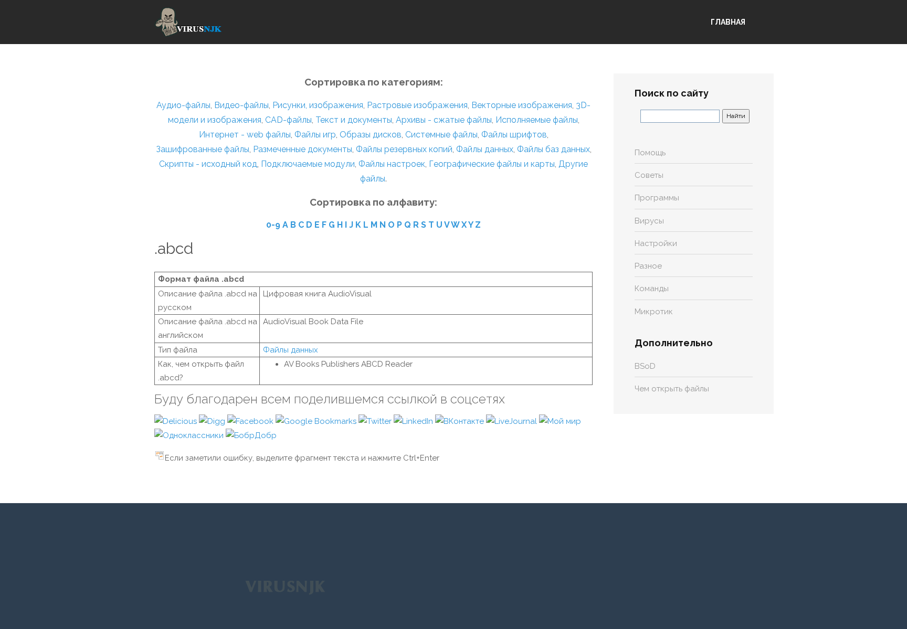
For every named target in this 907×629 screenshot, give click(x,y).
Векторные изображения (521, 105)
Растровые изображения (417, 105)
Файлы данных (484, 149)
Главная (728, 22)
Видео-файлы (241, 105)
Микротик (654, 311)
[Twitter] (376, 420)
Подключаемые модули (308, 164)
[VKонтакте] (460, 420)
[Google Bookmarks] (317, 420)
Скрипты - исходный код (208, 164)
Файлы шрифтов (514, 135)
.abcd (173, 248)
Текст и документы (352, 120)
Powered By (285, 586)
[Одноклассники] (190, 435)
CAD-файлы (288, 120)
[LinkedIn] (414, 420)
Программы (657, 197)
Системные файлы (441, 135)
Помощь (650, 152)
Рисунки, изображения (317, 105)
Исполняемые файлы (536, 120)
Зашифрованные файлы (202, 149)
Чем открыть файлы (672, 388)
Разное (648, 266)
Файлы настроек (391, 164)
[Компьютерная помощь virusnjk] (188, 22)
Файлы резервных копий (404, 149)
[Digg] (213, 420)
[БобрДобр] (251, 435)
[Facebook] (251, 420)
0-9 (273, 225)
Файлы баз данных (553, 149)
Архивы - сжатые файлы (444, 120)
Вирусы (649, 221)
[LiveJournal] (512, 420)
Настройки (656, 243)
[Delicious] (176, 420)
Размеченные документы (302, 149)
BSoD (645, 366)
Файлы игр (315, 135)
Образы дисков (371, 135)
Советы (649, 175)
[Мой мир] (560, 420)
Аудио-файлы (183, 105)
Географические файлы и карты (492, 164)
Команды (652, 288)
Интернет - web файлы (245, 135)
